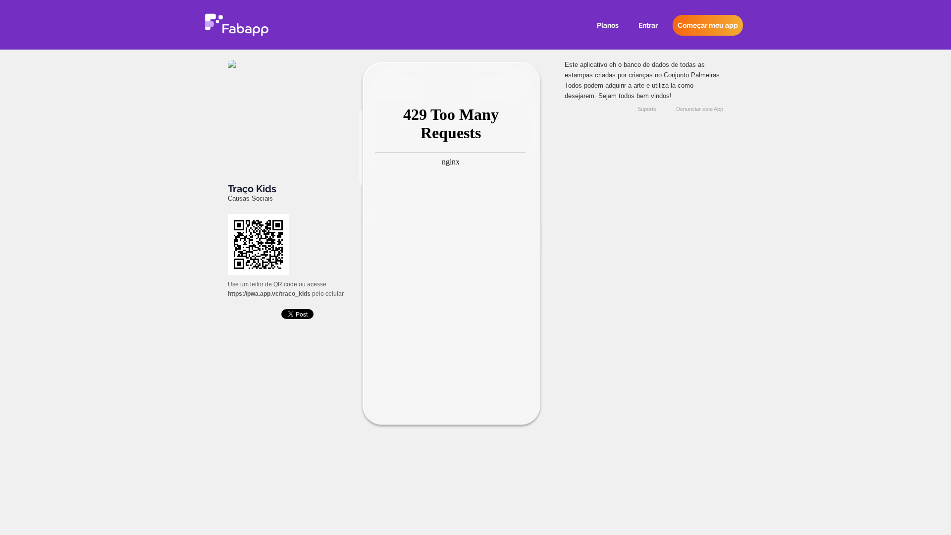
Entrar (648, 25)
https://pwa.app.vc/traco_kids (269, 293)
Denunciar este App (699, 109)
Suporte (646, 109)
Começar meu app (708, 25)
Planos (608, 25)
